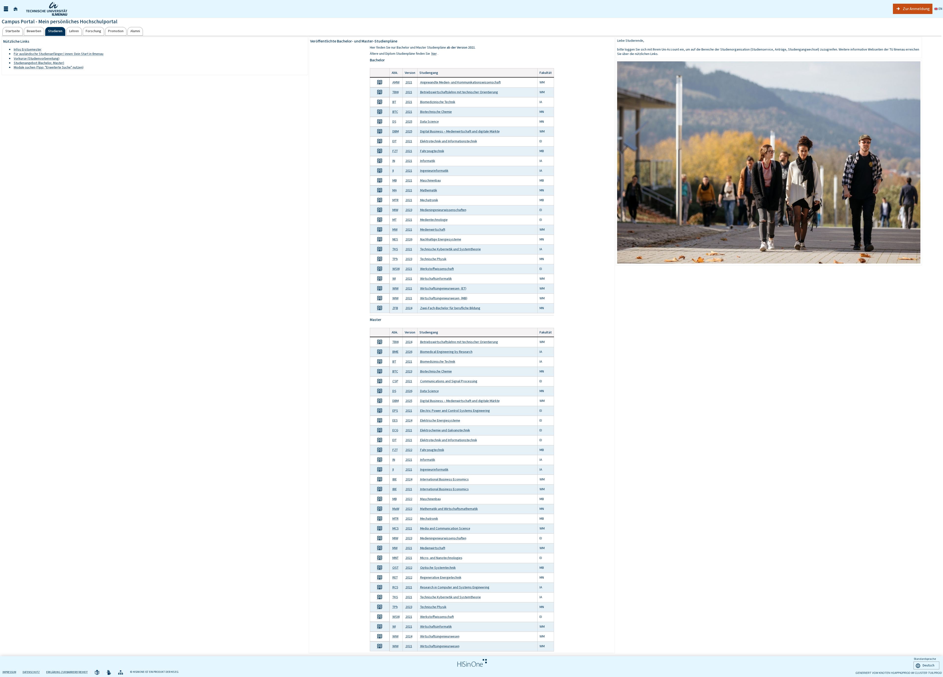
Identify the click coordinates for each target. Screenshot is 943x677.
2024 (408, 308)
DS (394, 121)
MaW (395, 508)
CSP (395, 381)
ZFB (395, 308)
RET (395, 577)
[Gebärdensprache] (109, 673)
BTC (395, 111)
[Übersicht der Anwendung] (120, 673)
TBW (395, 92)
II (393, 170)
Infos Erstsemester (28, 49)
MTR (395, 200)
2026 (408, 239)
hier (434, 53)
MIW (395, 210)
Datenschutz (31, 672)
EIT (394, 141)
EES (395, 420)
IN (393, 161)
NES (395, 239)
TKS (395, 249)
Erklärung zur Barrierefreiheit (67, 672)
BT (394, 102)
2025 (408, 121)
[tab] (12, 31)
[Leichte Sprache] (97, 673)
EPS (395, 410)
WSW (396, 268)
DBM (395, 131)
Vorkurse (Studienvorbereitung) (36, 58)
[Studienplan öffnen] (379, 82)
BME (395, 351)
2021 (408, 82)
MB (394, 180)
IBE (394, 479)
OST (395, 567)
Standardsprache (925, 659)
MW (395, 229)
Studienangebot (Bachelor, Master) (39, 63)
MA (394, 190)
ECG (395, 430)
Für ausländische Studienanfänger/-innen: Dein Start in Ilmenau (58, 54)
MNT (395, 558)
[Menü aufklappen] (5, 9)
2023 (408, 210)
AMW (396, 82)
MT (394, 219)
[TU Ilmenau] (57, 9)
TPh (395, 259)
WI (394, 278)
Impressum (9, 672)
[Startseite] (15, 9)
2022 (408, 450)
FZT (395, 151)
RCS (395, 587)
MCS (395, 528)
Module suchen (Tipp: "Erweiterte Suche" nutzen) (48, 67)
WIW (395, 288)
